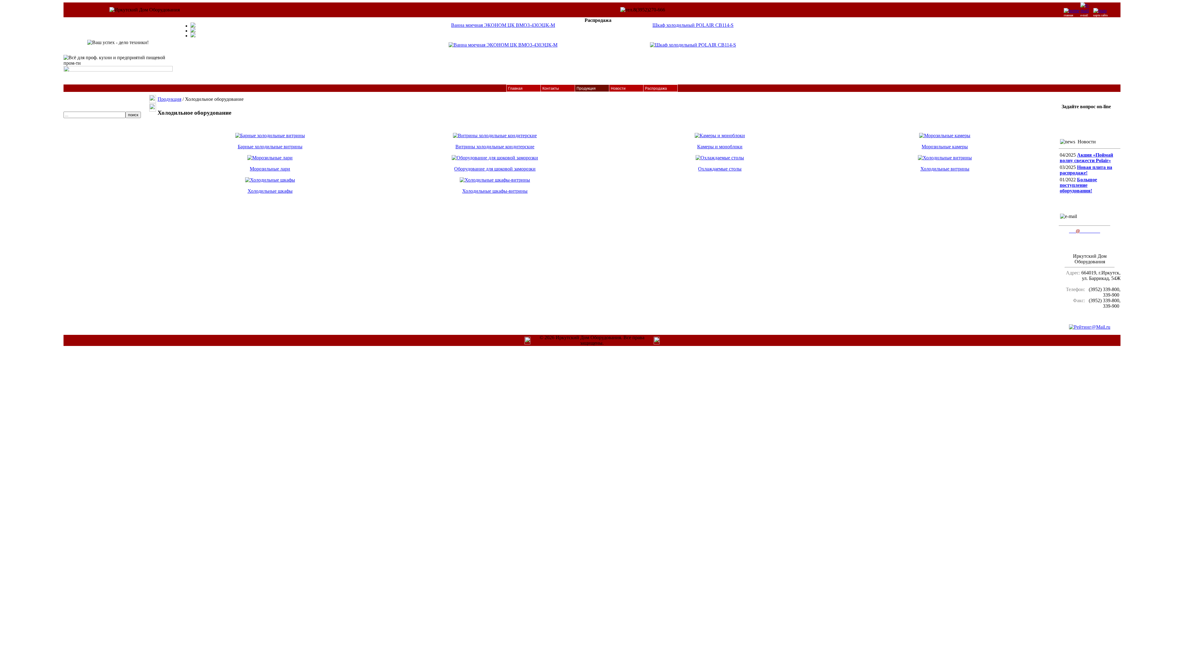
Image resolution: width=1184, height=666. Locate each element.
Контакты (550, 88)
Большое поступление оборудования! (1078, 185)
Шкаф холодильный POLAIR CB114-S (693, 25)
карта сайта (1100, 15)
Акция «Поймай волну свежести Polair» (1086, 157)
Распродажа (656, 88)
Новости (618, 88)
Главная (515, 88)
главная (1068, 15)
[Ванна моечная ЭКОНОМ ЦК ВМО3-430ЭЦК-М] (503, 44)
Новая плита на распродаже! (1086, 170)
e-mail (1084, 15)
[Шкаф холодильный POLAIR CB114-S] (693, 44)
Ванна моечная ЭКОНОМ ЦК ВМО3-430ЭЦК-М (503, 25)
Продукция (586, 88)
